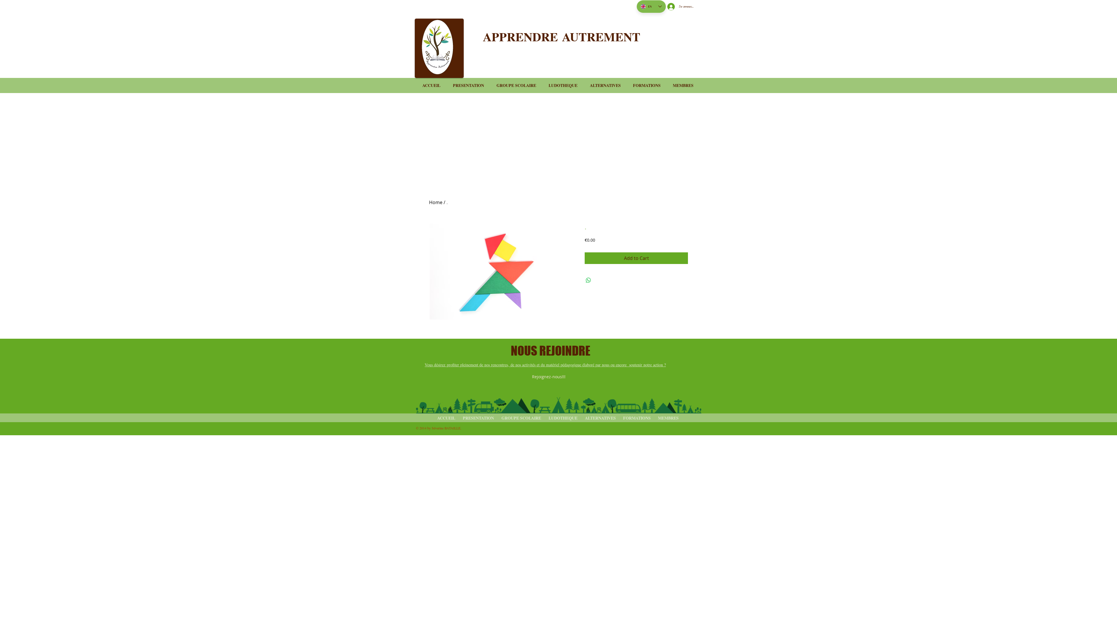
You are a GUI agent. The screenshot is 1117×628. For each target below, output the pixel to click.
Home (435, 202)
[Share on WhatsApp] (588, 280)
